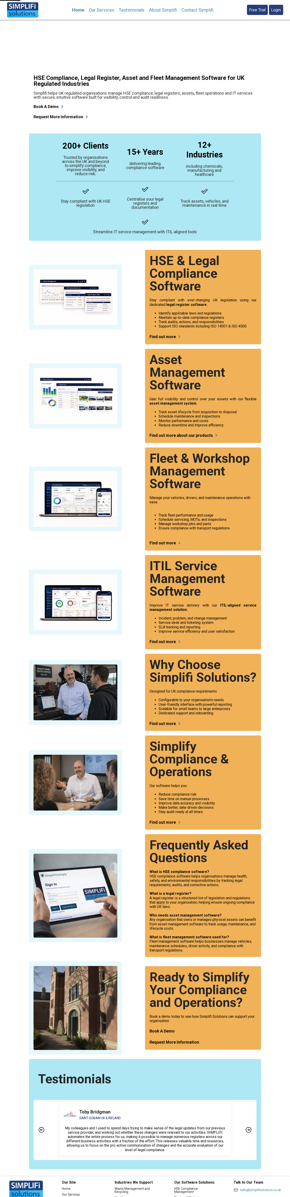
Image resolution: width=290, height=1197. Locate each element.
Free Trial (257, 9)
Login (276, 9)
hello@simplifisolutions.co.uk (260, 1190)
